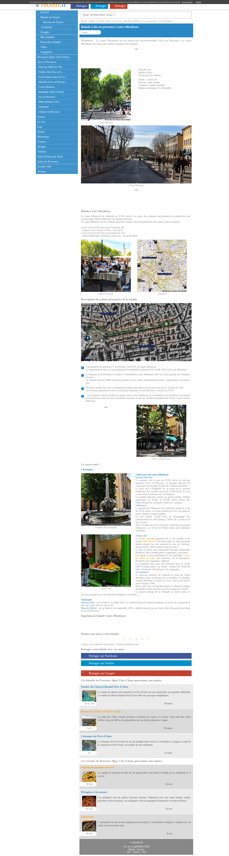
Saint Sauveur (149, 541)
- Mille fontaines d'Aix (48, 102)
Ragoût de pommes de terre (97, 767)
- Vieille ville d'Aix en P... (50, 72)
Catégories (46, 52)
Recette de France (53, 22)
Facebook (46, 27)
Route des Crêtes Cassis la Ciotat (101, 711)
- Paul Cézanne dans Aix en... (52, 77)
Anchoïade (87, 816)
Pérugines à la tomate (94, 792)
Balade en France (50, 17)
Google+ (45, 32)
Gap (39, 126)
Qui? (129, 852)
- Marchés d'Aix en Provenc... (52, 82)
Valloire (41, 151)
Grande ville (44, 166)
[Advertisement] (136, 57)
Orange (41, 146)
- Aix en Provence (46, 97)
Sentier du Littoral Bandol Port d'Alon (104, 686)
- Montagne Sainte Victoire (50, 92)
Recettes (140, 849)
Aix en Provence (46, 61)
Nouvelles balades (50, 42)
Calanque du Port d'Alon (96, 736)
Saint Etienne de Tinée (50, 156)
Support (136, 852)
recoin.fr (137, 842)
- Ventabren (43, 106)
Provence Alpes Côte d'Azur (53, 56)
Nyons (41, 131)
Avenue (41, 171)
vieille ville (144, 538)
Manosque (43, 136)
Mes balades (47, 37)
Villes (43, 47)
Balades (131, 849)
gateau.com (141, 846)
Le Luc (41, 121)
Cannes (41, 141)
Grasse (41, 116)
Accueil (44, 12)
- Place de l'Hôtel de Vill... (50, 67)
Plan (144, 852)
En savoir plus (187, 2)
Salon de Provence (47, 161)
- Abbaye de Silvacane (48, 111)
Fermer (198, 2)
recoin (53, 4)
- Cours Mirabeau (46, 87)
